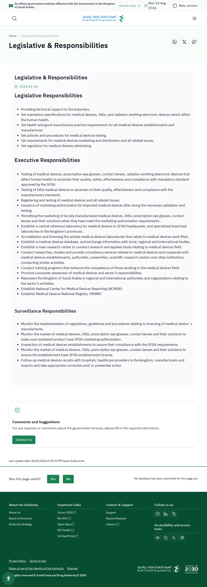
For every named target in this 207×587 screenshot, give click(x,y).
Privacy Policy (17, 561)
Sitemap (72, 568)
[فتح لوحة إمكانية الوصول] (8, 578)
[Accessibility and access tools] (182, 538)
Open (64, 524)
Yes (53, 479)
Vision (65, 512)
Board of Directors (20, 518)
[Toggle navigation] (194, 18)
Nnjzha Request (116, 518)
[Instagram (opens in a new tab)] (157, 513)
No (68, 479)
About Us (14, 512)
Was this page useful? (25, 479)
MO (64, 530)
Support (111, 512)
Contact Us (24, 439)
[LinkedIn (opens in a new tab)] (166, 513)
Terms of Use (38, 561)
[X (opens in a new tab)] (174, 513)
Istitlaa (66, 536)
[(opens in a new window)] (175, 42)
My (62, 518)
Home (13, 36)
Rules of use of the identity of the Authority (36, 568)
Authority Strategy (20, 524)
